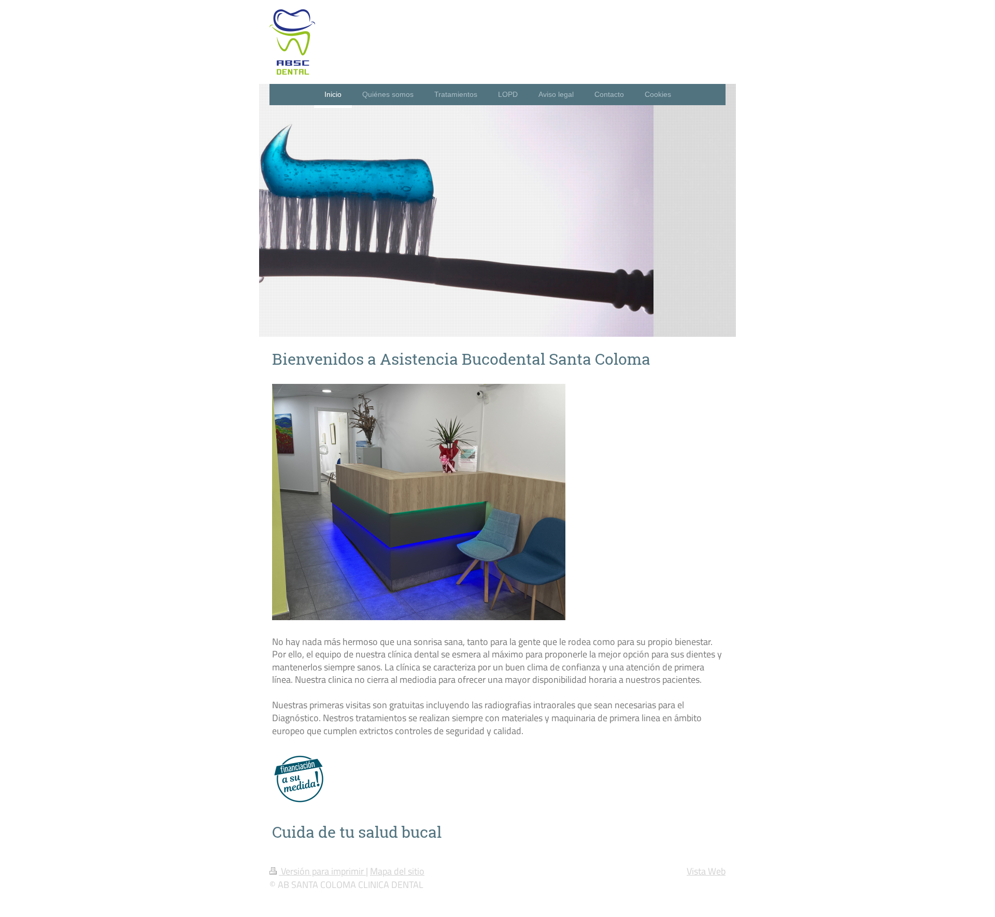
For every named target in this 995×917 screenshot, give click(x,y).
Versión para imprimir (322, 871)
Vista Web (706, 871)
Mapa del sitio (397, 871)
